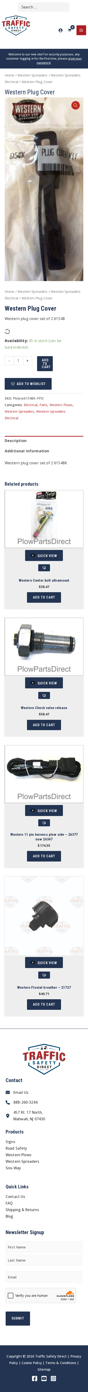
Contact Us (15, 1196)
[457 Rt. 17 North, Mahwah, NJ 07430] (25, 1115)
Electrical (31, 405)
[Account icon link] (60, 30)
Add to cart (46, 363)
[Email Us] (17, 1092)
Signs (10, 1141)
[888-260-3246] (22, 1102)
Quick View (47, 555)
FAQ (9, 1203)
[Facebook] (35, 1378)
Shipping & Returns (22, 1209)
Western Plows (61, 405)
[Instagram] (53, 1378)
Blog (9, 1216)
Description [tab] (16, 440)
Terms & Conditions (60, 1363)
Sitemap (44, 1369)
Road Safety (16, 1148)
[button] (75, 105)
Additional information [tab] (27, 451)
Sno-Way (13, 1168)
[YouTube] (44, 1378)
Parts (43, 405)
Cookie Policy (32, 1363)
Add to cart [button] (44, 597)
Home (10, 75)
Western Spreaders (33, 75)
